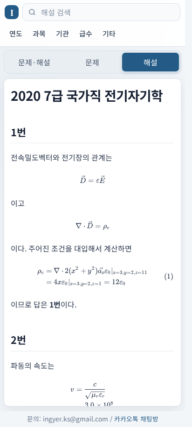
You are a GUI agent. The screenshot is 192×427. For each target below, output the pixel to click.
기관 (62, 33)
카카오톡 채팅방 (136, 418)
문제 (92, 62)
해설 (151, 62)
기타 (109, 33)
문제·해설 (34, 62)
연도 (15, 33)
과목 (39, 33)
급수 (85, 33)
